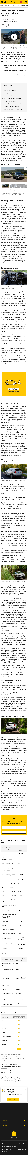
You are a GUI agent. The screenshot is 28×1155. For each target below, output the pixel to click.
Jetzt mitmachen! (13, 1099)
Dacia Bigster (13, 802)
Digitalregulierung (6, 1149)
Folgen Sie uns (6, 1115)
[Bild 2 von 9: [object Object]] (13, 185)
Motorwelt (5, 1125)
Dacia (13, 5)
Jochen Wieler (13, 21)
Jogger (9, 540)
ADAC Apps (5, 1104)
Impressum (5, 1143)
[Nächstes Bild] (18, 190)
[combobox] (14, 827)
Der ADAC (5, 1120)
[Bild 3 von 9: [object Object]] (21, 185)
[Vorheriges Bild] (9, 190)
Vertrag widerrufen (21, 1149)
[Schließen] (25, 1089)
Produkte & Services (7, 1110)
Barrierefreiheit (6, 1152)
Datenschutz (22, 1143)
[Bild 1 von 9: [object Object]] (5, 185)
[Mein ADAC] (14, 2)
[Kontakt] (17, 2)
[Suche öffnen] (11, 2)
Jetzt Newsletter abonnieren (14, 832)
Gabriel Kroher (6, 21)
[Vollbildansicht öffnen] (25, 168)
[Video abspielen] (14, 37)
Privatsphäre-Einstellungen (9, 1146)
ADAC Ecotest (20, 627)
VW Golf (8, 213)
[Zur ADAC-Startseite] (3, 2)
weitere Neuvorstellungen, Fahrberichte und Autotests (11, 1066)
